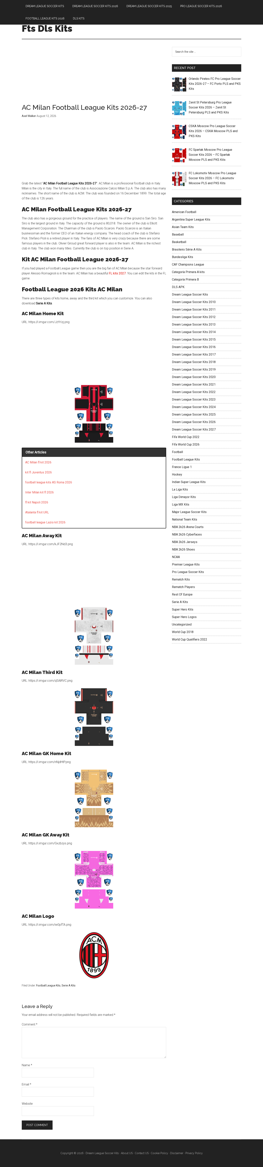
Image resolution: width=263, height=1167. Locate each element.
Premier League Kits (186, 564)
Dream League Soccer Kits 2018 (194, 362)
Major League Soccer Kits (189, 512)
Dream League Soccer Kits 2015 (194, 339)
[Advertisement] (94, 75)
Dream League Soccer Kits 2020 (194, 377)
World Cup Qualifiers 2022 (189, 639)
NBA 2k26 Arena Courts (188, 527)
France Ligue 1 (182, 467)
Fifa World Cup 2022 (185, 437)
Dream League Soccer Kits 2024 (194, 407)
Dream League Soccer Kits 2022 (194, 392)
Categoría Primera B (185, 279)
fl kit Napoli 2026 (36, 502)
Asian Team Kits (183, 227)
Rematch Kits (181, 579)
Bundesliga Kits (182, 257)
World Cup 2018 (182, 632)
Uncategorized (182, 624)
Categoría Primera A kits (188, 272)
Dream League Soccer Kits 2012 (194, 317)
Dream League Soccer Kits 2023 (194, 399)
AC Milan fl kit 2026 (38, 462)
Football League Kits (48, 985)
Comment (29, 1024)
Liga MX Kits (180, 504)
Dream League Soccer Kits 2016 (194, 347)
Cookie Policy (159, 1153)
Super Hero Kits (182, 609)
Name (27, 1065)
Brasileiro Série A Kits (187, 249)
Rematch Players (183, 587)
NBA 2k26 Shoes (183, 549)
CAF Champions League (188, 264)
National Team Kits (184, 519)
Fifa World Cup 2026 (185, 444)
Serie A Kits (68, 985)
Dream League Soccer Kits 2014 (194, 332)
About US (127, 1153)
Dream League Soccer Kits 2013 (194, 324)
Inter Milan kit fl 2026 (39, 492)
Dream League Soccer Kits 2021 (194, 384)
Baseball (178, 234)
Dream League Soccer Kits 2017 (194, 354)
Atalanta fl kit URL (37, 512)
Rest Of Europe (182, 594)
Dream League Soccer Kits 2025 (194, 414)
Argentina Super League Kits (191, 219)
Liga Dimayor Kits (184, 497)
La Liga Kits (180, 489)
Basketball (179, 242)
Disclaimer (176, 1153)
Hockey (177, 474)
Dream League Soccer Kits (190, 294)
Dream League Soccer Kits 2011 (194, 309)
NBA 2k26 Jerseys (184, 542)
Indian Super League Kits (189, 482)
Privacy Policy (194, 1153)
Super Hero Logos (184, 617)
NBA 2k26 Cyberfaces (187, 534)
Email (26, 1084)
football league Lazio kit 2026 (45, 522)
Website (27, 1103)
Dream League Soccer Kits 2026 (194, 422)
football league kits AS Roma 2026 (48, 482)
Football (177, 452)
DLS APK (178, 287)
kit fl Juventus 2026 (38, 472)
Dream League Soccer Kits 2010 (194, 302)
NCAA (176, 557)
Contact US (142, 1153)
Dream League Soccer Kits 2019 (194, 369)
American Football (184, 212)
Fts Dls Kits (47, 28)
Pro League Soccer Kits (188, 572)
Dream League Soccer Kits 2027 (194, 429)
